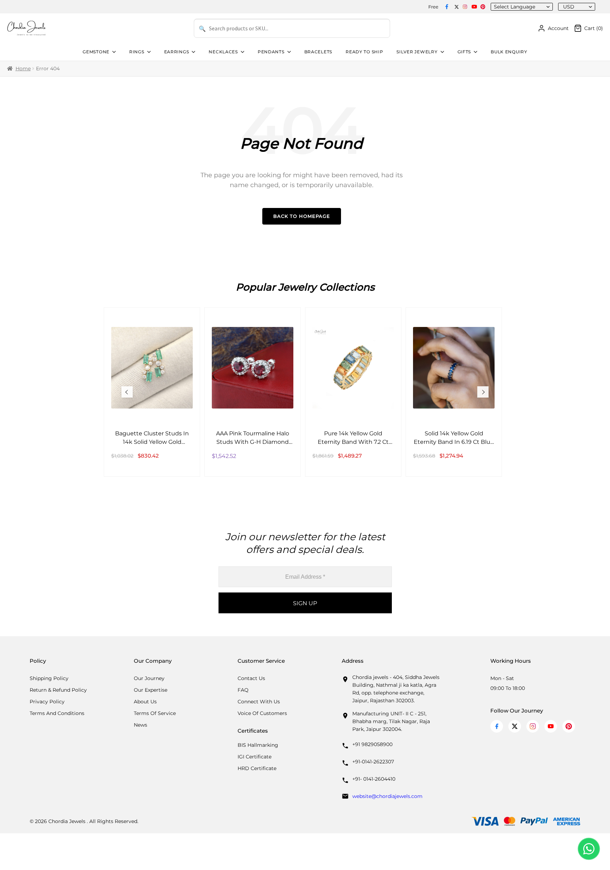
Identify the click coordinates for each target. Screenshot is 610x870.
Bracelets (318, 51)
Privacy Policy (47, 701)
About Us (145, 701)
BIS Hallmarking (258, 745)
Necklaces (223, 51)
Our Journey (149, 678)
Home (23, 68)
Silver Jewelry (416, 51)
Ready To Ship (364, 51)
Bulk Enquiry (509, 51)
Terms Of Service (155, 713)
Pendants (271, 51)
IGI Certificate (254, 756)
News (140, 725)
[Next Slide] (483, 392)
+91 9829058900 (372, 744)
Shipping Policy (49, 678)
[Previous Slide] (127, 392)
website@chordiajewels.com (387, 796)
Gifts (464, 51)
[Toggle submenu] (113, 51)
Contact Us (251, 678)
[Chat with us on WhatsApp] (588, 848)
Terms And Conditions (57, 713)
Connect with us (259, 701)
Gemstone (96, 51)
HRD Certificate (257, 768)
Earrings (176, 51)
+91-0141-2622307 (373, 761)
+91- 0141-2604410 (373, 779)
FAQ (243, 690)
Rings (136, 51)
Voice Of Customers (262, 713)
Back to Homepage (301, 216)
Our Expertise (150, 690)
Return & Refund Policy (58, 690)
